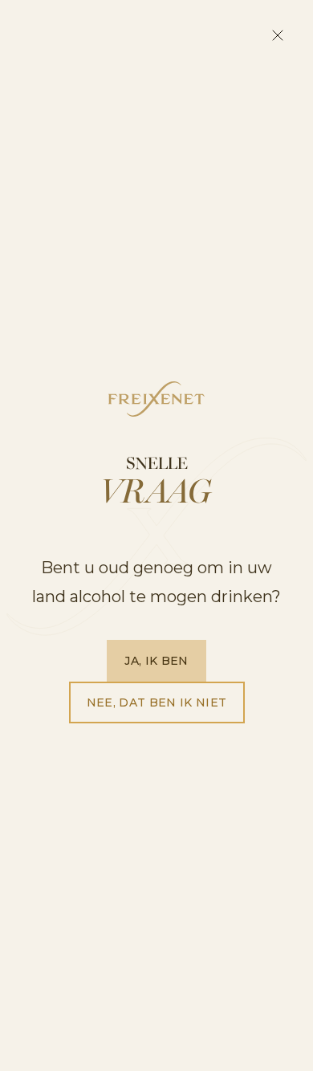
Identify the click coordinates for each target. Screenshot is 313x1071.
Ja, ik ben (156, 661)
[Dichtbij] (277, 35)
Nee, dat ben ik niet (157, 702)
